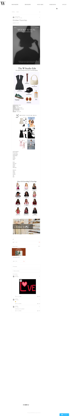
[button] (12, 4)
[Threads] (25, 404)
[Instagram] (23, 404)
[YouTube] (26, 404)
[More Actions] (39, 276)
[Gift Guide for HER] (19, 252)
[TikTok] (28, 404)
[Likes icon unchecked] (15, 296)
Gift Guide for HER (16, 257)
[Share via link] (13, 239)
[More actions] (39, 17)
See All (39, 246)
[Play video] (26, 226)
